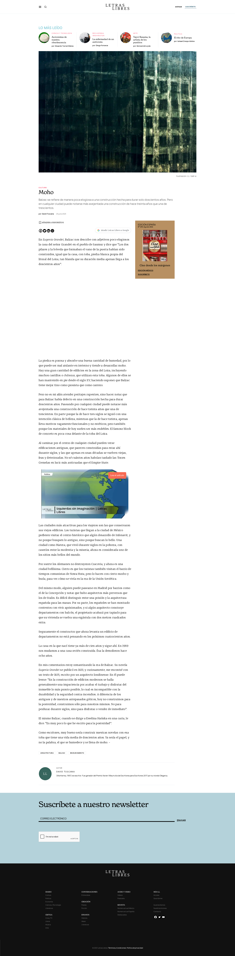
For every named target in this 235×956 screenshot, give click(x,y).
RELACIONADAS (75, 788)
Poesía (83, 905)
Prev (139, 249)
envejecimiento (77, 753)
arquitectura (47, 753)
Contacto (157, 911)
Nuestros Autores (160, 908)
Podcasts (121, 898)
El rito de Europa (183, 37)
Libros (47, 921)
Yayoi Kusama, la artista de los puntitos (142, 40)
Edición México (145, 270)
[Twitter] (44, 230)
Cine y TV (48, 918)
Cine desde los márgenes (155, 265)
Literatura (49, 908)
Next (171, 249)
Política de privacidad (135, 948)
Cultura (43, 188)
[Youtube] (163, 917)
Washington (98, 35)
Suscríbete (144, 274)
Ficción (84, 908)
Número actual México (126, 908)
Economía (49, 902)
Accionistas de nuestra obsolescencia (59, 40)
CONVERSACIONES (89, 892)
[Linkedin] (48, 230)
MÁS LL (157, 892)
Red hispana (98, 33)
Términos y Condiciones (117, 948)
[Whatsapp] (52, 230)
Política (178, 34)
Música (48, 924)
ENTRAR (178, 7)
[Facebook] (40, 230)
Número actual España (126, 911)
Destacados (122, 915)
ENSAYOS (85, 915)
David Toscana (65, 771)
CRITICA (48, 915)
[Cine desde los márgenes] (155, 247)
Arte (135, 33)
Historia (84, 918)
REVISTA (121, 905)
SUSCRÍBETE (190, 7)
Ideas (83, 921)
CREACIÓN (85, 902)
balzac (62, 753)
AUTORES (154, 788)
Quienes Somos (159, 905)
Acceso (156, 895)
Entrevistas (85, 895)
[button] (40, 7)
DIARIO (48, 892)
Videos (120, 895)
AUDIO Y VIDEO (124, 892)
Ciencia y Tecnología (62, 33)
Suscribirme (158, 898)
